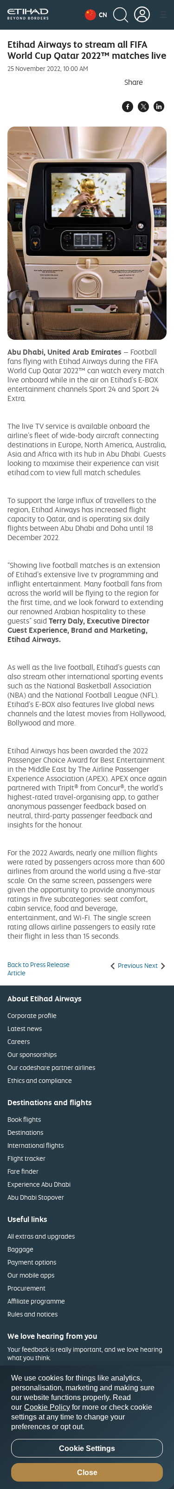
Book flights (24, 1119)
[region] (87, 1427)
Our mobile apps (30, 1275)
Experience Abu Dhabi (39, 1184)
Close (87, 1472)
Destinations (25, 1132)
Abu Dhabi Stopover (35, 1197)
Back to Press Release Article (38, 969)
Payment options (31, 1262)
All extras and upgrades (41, 1236)
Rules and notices (32, 1314)
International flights (35, 1145)
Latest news (24, 1028)
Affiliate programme (36, 1301)
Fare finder (23, 1171)
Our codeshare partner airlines (51, 1067)
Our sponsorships (32, 1054)
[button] (96, 14)
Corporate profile (32, 1015)
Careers (18, 1041)
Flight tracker (26, 1158)
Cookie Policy (47, 1407)
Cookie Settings (87, 1448)
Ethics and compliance (39, 1080)
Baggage (20, 1249)
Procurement (26, 1288)
